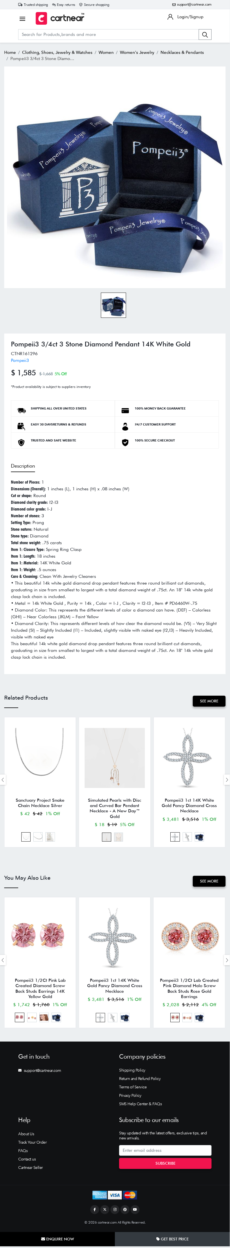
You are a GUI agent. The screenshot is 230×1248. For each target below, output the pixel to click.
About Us (26, 1133)
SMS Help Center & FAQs (140, 1103)
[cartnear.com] (60, 18)
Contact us (27, 1159)
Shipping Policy (132, 1070)
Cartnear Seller (30, 1167)
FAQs (22, 1150)
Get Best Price (174, 1239)
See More (209, 701)
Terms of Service (133, 1087)
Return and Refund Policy (140, 1078)
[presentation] (227, 779)
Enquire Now (59, 1239)
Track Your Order (32, 1142)
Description (23, 466)
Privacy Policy (130, 1095)
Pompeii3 (20, 360)
